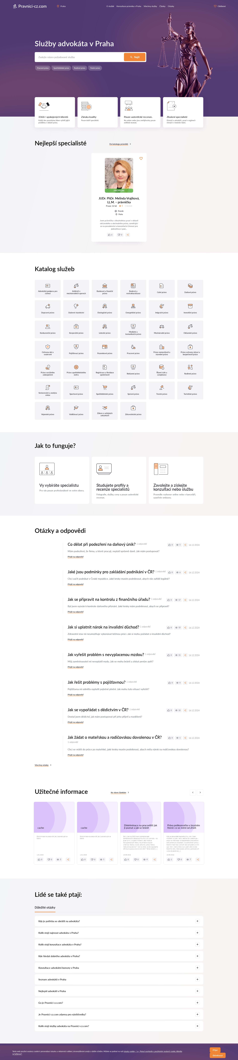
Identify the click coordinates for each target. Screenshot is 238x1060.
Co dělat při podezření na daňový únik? (101, 544)
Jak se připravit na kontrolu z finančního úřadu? (109, 599)
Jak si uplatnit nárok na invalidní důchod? (103, 627)
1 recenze (128, 206)
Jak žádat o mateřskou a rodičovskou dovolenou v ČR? (115, 737)
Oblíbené (222, 6)
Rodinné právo (79, 68)
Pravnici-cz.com (32, 6)
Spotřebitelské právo (61, 68)
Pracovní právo (43, 68)
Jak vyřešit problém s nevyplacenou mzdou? (106, 654)
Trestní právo (95, 68)
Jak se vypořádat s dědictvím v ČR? (98, 709)
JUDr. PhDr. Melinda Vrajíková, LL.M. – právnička (119, 200)
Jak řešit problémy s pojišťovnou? (96, 682)
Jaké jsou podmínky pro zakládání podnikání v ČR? (111, 571)
